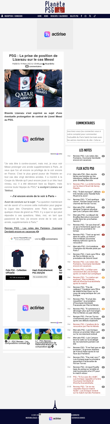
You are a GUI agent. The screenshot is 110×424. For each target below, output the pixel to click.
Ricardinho (49, 64)
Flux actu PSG (85, 168)
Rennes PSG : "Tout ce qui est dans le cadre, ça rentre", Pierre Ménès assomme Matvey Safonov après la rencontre (86, 238)
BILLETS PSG (74, 16)
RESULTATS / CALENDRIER (59, 16)
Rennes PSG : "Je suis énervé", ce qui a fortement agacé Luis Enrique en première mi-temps (86, 228)
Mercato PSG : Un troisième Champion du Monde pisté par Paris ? (87, 248)
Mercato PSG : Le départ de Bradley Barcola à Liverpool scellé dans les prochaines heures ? (86, 218)
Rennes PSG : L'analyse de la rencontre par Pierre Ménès (86, 325)
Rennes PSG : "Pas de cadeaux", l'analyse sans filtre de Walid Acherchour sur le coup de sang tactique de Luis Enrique (86, 291)
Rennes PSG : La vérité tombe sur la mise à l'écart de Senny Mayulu (86, 186)
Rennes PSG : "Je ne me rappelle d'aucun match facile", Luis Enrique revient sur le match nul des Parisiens (86, 389)
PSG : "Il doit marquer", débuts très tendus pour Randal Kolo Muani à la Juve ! (87, 193)
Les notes (85, 150)
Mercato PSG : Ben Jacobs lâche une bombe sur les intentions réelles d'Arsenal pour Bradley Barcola (85, 177)
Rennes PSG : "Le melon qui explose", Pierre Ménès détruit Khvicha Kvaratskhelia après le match (86, 280)
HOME (40, 16)
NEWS (46, 16)
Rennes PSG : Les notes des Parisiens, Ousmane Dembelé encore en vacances (33, 229)
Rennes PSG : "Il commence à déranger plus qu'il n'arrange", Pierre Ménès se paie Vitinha (87, 311)
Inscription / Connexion (12, 16)
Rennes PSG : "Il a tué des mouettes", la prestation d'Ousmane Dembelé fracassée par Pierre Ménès (86, 302)
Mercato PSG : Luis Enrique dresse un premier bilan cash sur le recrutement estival (86, 332)
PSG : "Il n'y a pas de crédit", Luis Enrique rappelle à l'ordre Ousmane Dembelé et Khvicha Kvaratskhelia (87, 380)
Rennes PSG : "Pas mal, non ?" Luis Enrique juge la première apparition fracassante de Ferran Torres (86, 360)
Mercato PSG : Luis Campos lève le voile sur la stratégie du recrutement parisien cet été (86, 340)
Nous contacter (74, 415)
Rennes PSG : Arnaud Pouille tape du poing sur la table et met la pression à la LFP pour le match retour (86, 370)
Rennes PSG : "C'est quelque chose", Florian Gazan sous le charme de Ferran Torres (86, 201)
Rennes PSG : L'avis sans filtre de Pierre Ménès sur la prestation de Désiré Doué (86, 256)
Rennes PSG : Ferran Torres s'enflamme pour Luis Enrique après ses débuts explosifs (87, 318)
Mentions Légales (31, 418)
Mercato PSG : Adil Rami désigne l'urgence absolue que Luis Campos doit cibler (86, 209)
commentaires (33, 66)
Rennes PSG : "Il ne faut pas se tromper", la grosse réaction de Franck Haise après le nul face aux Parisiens (87, 350)
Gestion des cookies (78, 418)
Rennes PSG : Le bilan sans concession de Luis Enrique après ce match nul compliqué (87, 271)
